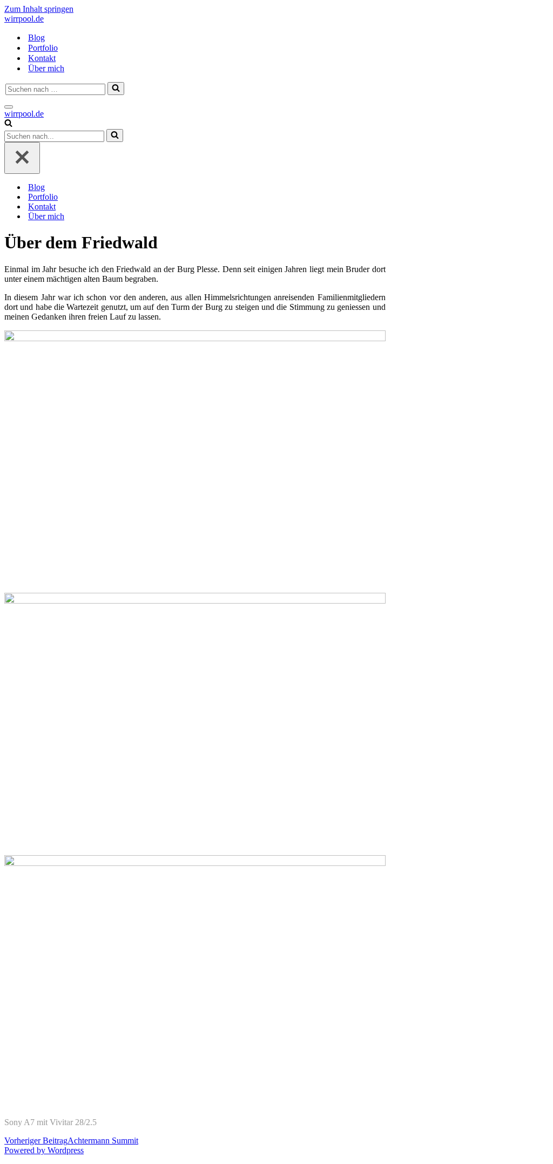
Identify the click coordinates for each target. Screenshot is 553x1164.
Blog (36, 37)
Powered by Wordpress (44, 1150)
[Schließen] (22, 158)
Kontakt (42, 58)
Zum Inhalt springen (38, 8)
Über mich (46, 68)
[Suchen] (115, 88)
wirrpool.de (24, 18)
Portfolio (43, 47)
